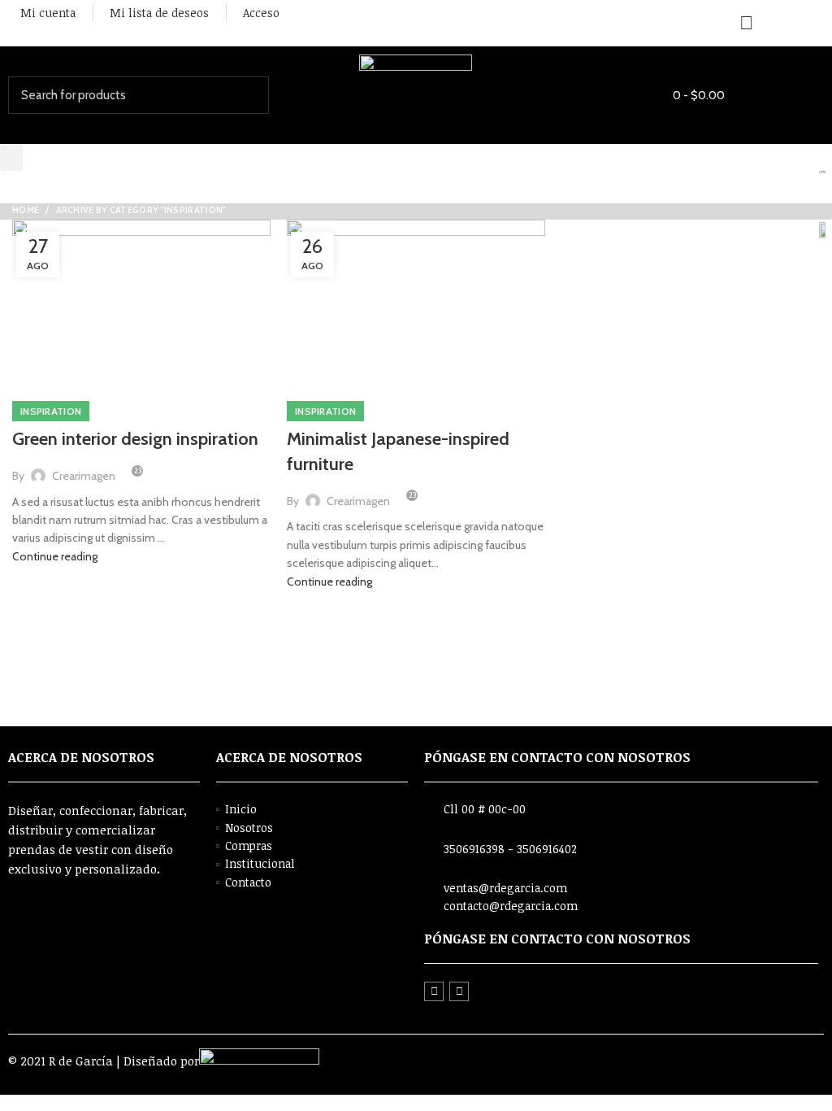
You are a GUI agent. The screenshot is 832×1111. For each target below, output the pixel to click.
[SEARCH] (247, 95)
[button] (11, 157)
